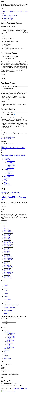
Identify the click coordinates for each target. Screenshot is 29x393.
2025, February (8, 241)
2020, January (8, 270)
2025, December (8, 233)
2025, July (7, 235)
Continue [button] (3, 11)
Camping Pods (7, 169)
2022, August (7, 268)
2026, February (8, 231)
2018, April (7, 276)
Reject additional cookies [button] (13, 11)
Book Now (3, 146)
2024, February (8, 256)
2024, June (7, 251)
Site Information (11, 161)
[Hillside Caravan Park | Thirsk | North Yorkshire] (13, 148)
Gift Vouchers (10, 168)
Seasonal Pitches (11, 165)
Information (10, 170)
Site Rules (9, 166)
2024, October (8, 245)
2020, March (7, 269)
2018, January (8, 277)
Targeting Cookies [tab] (8, 19)
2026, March (7, 230)
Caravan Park (7, 159)
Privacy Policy (7, 358)
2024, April (7, 254)
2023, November (8, 259)
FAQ (5, 179)
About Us (6, 158)
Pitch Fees (9, 162)
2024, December (8, 242)
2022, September (8, 266)
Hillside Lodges (7, 184)
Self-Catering (7, 176)
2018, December (8, 272)
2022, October (8, 265)
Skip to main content (6, 138)
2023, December (8, 258)
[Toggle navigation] (1, 150)
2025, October (8, 234)
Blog (5, 182)
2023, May (7, 262)
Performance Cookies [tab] (9, 17)
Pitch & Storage (11, 163)
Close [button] (13, 137)
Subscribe (4, 323)
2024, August (7, 248)
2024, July (7, 249)
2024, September (8, 247)
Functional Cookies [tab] (8, 18)
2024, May (7, 252)
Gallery (5, 180)
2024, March (7, 255)
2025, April (7, 238)
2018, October (8, 273)
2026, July (7, 228)
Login (25, 388)
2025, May (7, 237)
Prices (8, 172)
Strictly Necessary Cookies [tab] (10, 15)
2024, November (8, 244)
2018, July (7, 275)
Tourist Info (6, 177)
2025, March (7, 240)
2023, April (7, 263)
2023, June (7, 261)
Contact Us (6, 183)
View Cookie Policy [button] (6, 137)
